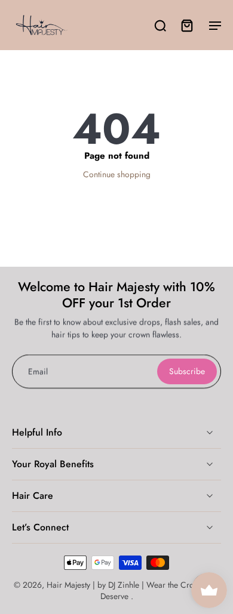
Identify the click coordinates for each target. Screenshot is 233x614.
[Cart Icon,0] (186, 25)
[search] (160, 25)
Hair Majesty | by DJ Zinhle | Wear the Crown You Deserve (133, 590)
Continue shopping (117, 174)
